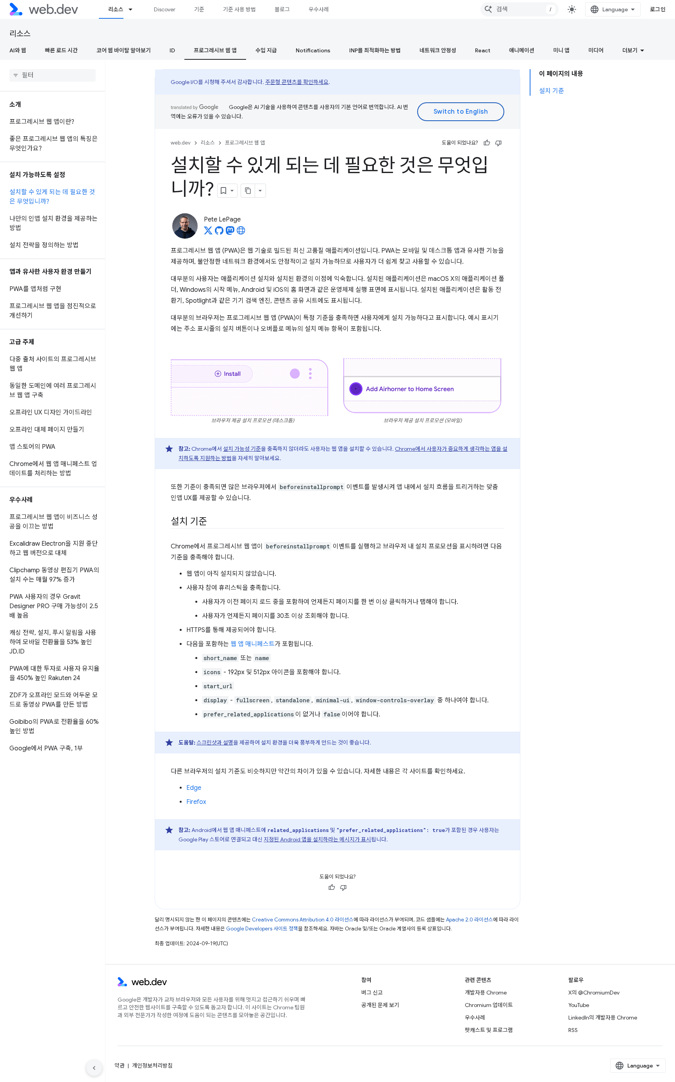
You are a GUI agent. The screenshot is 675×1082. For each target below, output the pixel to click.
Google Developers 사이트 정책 (262, 928)
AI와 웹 (17, 50)
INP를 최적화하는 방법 (375, 50)
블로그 (282, 9)
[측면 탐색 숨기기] (94, 1068)
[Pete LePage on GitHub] (219, 232)
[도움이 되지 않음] (498, 143)
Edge (193, 788)
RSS (573, 1030)
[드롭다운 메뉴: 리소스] (134, 9)
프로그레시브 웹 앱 (215, 50)
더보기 (630, 50)
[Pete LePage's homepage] (241, 232)
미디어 (596, 50)
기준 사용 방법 (239, 9)
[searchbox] (52, 75)
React (482, 50)
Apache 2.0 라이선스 (469, 919)
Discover (164, 9)
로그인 (658, 9)
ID (172, 50)
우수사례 (319, 9)
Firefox (196, 802)
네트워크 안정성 (438, 50)
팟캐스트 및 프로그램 (489, 1030)
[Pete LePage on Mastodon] (230, 232)
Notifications (313, 50)
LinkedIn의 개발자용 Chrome (602, 1017)
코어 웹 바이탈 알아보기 (123, 50)
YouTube (578, 1005)
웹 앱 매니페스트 (252, 644)
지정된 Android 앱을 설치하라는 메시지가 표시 (317, 839)
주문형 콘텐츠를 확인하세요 (297, 82)
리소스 (115, 9)
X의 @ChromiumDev (594, 992)
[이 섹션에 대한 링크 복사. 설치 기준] (214, 522)
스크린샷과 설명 (214, 742)
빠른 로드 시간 (61, 50)
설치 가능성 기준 (242, 448)
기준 (199, 9)
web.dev (181, 142)
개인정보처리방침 (152, 1065)
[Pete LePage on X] (208, 232)
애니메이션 (521, 50)
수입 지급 (266, 50)
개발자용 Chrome (486, 992)
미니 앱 (561, 50)
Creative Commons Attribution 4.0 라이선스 (303, 919)
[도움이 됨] (487, 143)
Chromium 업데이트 (489, 1005)
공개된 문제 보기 (380, 1005)
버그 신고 (372, 992)
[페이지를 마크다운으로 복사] (248, 190)
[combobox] (519, 9)
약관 (119, 1065)
